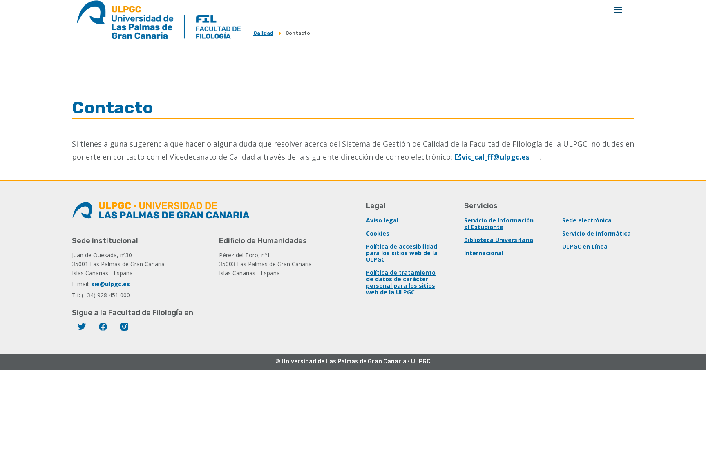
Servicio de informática (596, 233)
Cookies (377, 233)
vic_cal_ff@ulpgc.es (496, 157)
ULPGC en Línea (585, 246)
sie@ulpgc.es (110, 284)
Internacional (483, 253)
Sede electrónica (587, 220)
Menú (618, 10)
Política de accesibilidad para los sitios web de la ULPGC (402, 252)
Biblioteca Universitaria (498, 240)
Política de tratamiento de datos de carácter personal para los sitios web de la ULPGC (401, 282)
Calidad (263, 33)
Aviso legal (382, 220)
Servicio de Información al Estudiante (499, 223)
